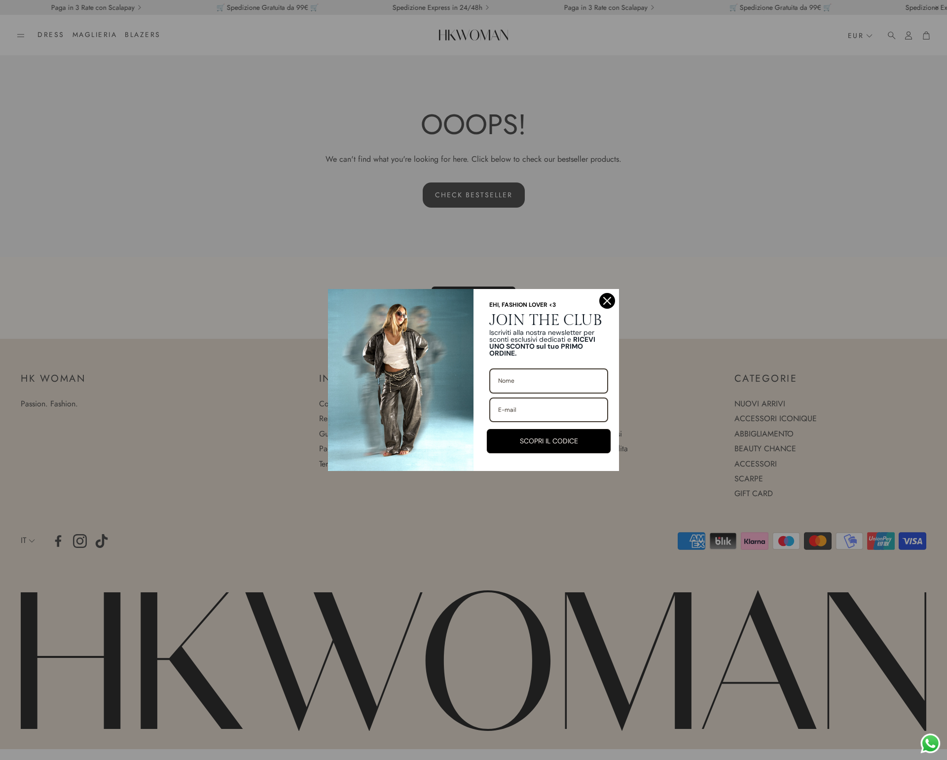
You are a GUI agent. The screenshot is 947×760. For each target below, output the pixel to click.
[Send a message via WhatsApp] (930, 743)
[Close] (607, 301)
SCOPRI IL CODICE (549, 440)
